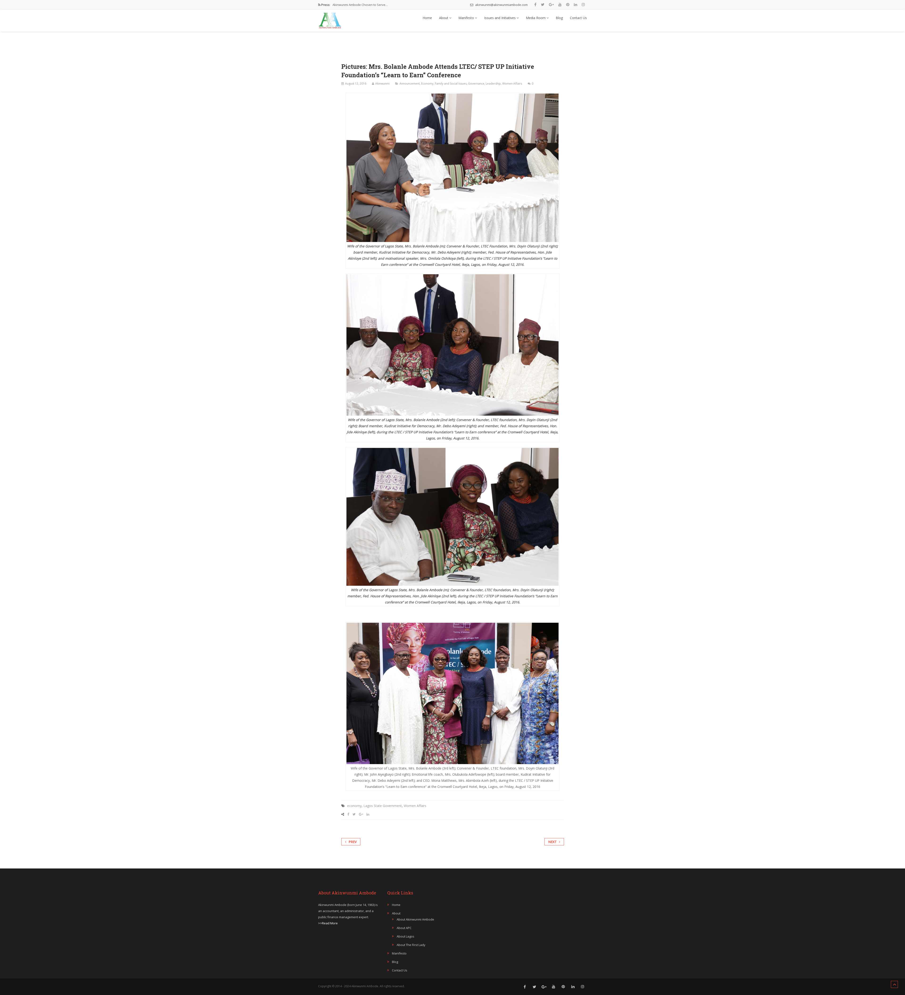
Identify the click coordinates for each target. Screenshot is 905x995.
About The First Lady (411, 945)
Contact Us (578, 18)
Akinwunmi (382, 84)
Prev (353, 841)
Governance (476, 84)
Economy (427, 84)
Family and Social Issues (451, 84)
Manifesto (466, 18)
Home (427, 18)
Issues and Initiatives (500, 18)
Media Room (536, 18)
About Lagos (405, 936)
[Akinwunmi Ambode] (330, 19)
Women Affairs (512, 84)
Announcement (409, 84)
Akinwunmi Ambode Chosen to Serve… (360, 5)
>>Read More (328, 923)
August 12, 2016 (355, 84)
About (444, 18)
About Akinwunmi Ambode (415, 919)
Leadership (493, 84)
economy (354, 805)
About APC (404, 928)
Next (552, 841)
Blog (559, 18)
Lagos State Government (382, 805)
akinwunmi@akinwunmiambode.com (501, 5)
